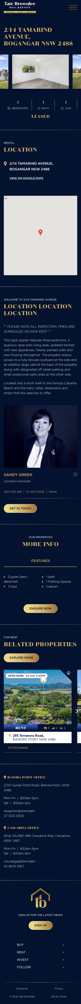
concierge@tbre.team (19, 861)
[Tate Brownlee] (20, 7)
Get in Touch (20, 508)
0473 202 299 (13, 492)
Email (53, 492)
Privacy (59, 988)
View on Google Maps (26, 178)
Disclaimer (22, 988)
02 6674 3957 (14, 866)
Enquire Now (40, 608)
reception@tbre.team (19, 811)
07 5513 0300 (35, 492)
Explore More (21, 658)
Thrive (63, 996)
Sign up (40, 925)
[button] (4, 72)
